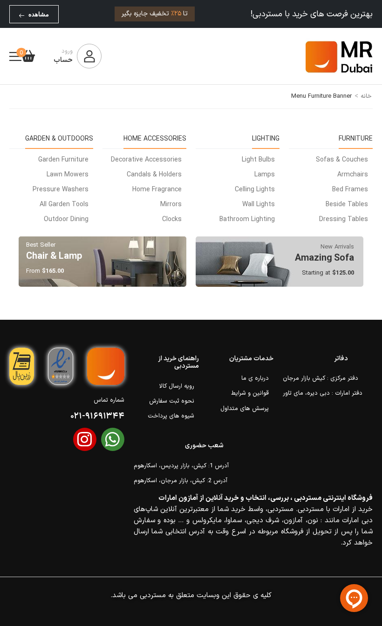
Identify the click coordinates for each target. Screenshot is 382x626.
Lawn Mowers (68, 175)
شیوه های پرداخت (171, 416)
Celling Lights (255, 190)
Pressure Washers (61, 190)
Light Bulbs (258, 160)
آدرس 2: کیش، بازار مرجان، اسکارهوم (179, 480)
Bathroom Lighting (247, 219)
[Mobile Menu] (15, 56)
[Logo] (339, 56)
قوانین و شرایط (250, 393)
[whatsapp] (112, 439)
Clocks (172, 219)
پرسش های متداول (244, 408)
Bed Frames (350, 190)
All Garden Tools (64, 204)
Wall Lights (258, 204)
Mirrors (171, 204)
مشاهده (38, 14)
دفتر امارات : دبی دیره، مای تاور (315, 393)
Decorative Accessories (146, 160)
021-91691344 (97, 416)
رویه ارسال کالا (176, 386)
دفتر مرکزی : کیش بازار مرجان (315, 378)
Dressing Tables (343, 219)
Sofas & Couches (342, 160)
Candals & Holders (154, 175)
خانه (366, 96)
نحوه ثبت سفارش (171, 401)
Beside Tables (347, 204)
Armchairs (352, 175)
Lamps (264, 175)
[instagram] (84, 439)
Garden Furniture (63, 160)
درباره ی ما (255, 378)
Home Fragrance (157, 190)
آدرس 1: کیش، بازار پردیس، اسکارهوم (179, 466)
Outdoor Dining (66, 219)
